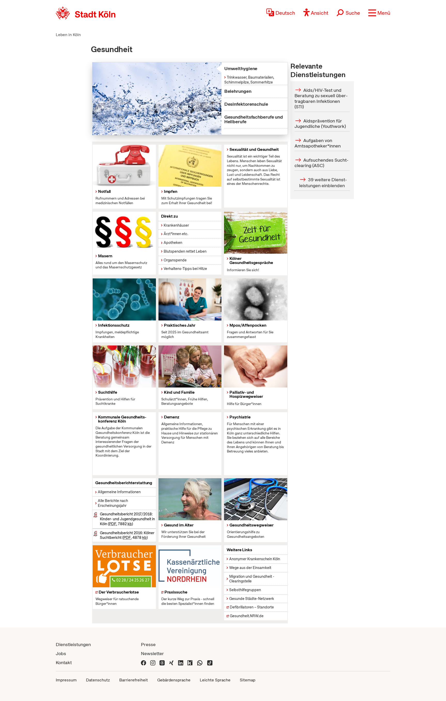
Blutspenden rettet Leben (185, 251)
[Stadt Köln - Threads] (162, 662)
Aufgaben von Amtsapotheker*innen (317, 143)
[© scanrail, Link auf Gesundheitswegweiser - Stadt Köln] (255, 499)
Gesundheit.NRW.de (247, 616)
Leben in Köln (68, 34)
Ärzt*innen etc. (176, 234)
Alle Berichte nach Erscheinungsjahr (113, 503)
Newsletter (152, 653)
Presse (148, 644)
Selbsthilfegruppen (245, 590)
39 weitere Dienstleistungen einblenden (323, 182)
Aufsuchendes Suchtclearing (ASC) (321, 163)
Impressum (66, 680)
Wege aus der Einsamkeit (250, 567)
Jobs (61, 653)
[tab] (251, 68)
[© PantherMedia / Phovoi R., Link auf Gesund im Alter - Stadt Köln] (190, 499)
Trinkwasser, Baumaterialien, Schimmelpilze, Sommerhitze (249, 80)
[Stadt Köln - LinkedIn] (180, 662)
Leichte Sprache (215, 680)
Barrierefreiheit (133, 680)
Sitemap (247, 680)
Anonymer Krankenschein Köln (254, 559)
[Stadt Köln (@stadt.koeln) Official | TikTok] (210, 662)
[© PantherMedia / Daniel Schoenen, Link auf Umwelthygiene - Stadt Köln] (156, 98)
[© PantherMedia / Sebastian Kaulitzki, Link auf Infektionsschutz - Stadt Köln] (124, 299)
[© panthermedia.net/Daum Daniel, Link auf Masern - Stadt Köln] (124, 231)
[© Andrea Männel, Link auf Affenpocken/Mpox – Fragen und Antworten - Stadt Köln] (255, 299)
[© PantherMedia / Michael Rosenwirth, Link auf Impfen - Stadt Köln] (190, 166)
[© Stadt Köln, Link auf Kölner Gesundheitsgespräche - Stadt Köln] (255, 233)
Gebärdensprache (173, 680)
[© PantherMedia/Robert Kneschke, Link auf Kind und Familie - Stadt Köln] (190, 366)
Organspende (175, 260)
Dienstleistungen (73, 644)
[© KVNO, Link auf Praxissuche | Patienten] (190, 566)
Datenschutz (98, 680)
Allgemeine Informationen (119, 492)
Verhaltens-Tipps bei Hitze (185, 268)
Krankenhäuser (176, 225)
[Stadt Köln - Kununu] (190, 662)
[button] (379, 12)
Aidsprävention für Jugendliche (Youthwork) (320, 123)
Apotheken (173, 242)
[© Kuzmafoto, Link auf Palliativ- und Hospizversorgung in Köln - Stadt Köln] (255, 366)
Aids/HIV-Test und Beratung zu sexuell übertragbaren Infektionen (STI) (321, 98)
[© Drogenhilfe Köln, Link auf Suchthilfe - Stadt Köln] (124, 366)
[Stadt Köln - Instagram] (152, 662)
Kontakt (64, 662)
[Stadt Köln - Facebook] (143, 662)
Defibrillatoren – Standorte (252, 607)
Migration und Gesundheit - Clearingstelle (251, 579)
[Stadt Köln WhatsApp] (200, 662)
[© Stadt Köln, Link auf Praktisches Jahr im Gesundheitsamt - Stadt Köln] (190, 299)
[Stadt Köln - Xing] (171, 662)
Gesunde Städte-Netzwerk (251, 598)
